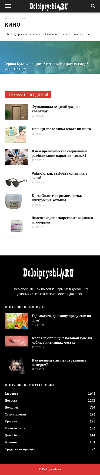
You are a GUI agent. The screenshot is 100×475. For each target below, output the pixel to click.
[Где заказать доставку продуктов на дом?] (16, 321)
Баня (65, 34)
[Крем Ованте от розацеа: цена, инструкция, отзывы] (13, 201)
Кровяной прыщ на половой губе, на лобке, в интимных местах (62, 340)
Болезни (78, 34)
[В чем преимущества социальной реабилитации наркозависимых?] (16, 157)
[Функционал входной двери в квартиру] (16, 112)
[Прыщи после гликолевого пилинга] (15, 134)
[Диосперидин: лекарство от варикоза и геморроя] (16, 223)
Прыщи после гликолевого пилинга (61, 128)
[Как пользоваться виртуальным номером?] (16, 366)
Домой (9, 18)
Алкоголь (51, 34)
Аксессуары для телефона (23, 34)
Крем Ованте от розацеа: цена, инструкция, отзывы (57, 197)
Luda (6, 69)
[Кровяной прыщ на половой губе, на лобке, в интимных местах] (16, 341)
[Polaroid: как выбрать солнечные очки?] (16, 179)
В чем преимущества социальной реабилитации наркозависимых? (59, 153)
